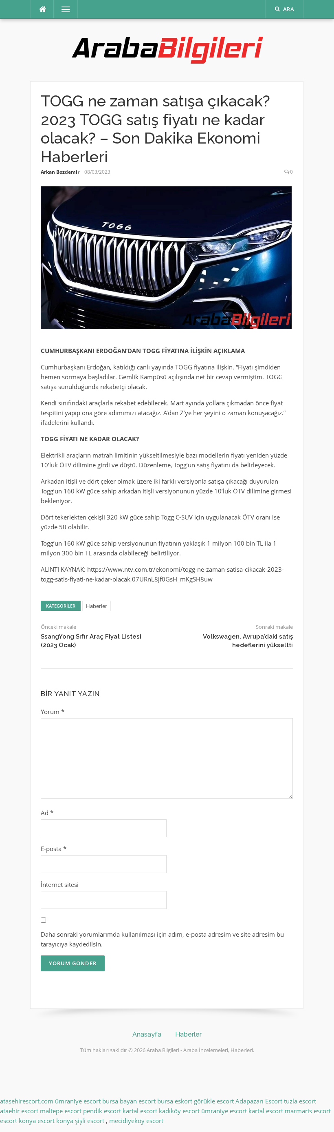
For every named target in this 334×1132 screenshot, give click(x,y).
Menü (62, 9)
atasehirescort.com (26, 1101)
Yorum (52, 712)
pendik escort (102, 1111)
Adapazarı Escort (258, 1101)
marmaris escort (308, 1111)
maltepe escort (60, 1111)
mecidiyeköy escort (136, 1121)
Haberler (96, 606)
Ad (47, 813)
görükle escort (214, 1101)
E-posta (53, 849)
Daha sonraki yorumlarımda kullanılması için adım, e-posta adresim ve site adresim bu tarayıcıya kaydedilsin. (162, 939)
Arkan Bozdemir (60, 171)
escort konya (18, 1121)
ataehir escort (19, 1111)
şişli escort (89, 1121)
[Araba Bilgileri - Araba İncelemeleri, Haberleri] (167, 49)
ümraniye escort (78, 1101)
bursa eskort (174, 1101)
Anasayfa (146, 1034)
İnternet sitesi (60, 884)
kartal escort (140, 1111)
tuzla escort (300, 1101)
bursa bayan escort (129, 1101)
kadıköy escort (179, 1111)
